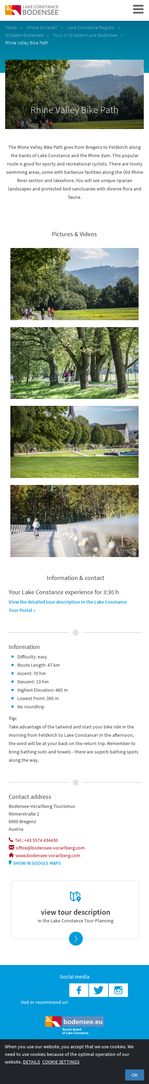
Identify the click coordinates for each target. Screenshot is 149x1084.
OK (135, 1075)
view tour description (75, 912)
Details (31, 1062)
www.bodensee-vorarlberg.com (48, 855)
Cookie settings (60, 1062)
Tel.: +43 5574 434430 (36, 840)
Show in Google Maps (37, 863)
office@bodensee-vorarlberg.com (50, 848)
